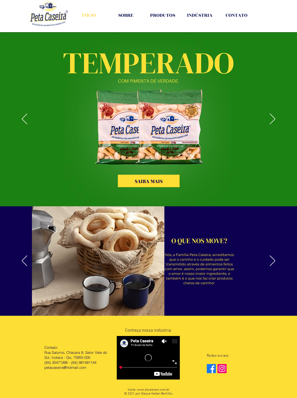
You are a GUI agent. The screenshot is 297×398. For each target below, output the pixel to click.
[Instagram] (222, 368)
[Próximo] (272, 119)
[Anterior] (24, 119)
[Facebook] (211, 368)
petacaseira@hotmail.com (65, 367)
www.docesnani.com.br (153, 390)
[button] (149, 181)
